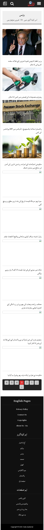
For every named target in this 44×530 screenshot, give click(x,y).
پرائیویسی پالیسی (22, 503)
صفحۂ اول (22, 481)
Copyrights (22, 420)
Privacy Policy (22, 409)
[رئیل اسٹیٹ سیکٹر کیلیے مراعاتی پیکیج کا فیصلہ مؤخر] (22, 219)
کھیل (22, 464)
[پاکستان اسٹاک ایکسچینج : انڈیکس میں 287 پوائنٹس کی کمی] (22, 111)
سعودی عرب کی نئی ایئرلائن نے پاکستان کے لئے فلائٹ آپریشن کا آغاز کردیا (22, 341)
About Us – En (22, 426)
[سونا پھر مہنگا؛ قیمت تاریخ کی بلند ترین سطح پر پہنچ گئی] (22, 183)
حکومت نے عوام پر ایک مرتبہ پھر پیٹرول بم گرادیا (25, 375)
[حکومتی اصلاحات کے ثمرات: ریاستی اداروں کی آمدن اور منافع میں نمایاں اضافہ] (22, 147)
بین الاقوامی (22, 470)
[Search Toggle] (12, 3)
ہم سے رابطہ (22, 514)
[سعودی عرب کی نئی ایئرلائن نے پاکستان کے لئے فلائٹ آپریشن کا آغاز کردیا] (22, 322)
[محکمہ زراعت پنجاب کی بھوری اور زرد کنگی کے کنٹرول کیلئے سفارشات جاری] (22, 287)
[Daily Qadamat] (31, 4)
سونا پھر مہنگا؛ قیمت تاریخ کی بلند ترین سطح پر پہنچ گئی (22, 203)
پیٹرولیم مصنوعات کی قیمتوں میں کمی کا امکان (25, 97)
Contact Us (22, 415)
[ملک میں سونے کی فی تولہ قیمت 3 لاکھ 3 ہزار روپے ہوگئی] (22, 252)
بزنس (22, 453)
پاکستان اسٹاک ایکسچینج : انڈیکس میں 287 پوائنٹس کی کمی (22, 130)
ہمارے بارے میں (22, 509)
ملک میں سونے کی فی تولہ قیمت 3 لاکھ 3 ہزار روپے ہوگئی (23, 271)
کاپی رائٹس (22, 498)
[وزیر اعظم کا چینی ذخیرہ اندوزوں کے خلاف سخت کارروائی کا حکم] (22, 42)
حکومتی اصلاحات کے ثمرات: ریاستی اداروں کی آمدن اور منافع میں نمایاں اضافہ (23, 166)
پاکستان (22, 475)
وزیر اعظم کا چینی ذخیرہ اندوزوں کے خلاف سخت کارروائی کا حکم (25, 63)
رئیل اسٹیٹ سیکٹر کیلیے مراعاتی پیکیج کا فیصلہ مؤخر (23, 236)
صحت (22, 459)
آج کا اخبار (22, 442)
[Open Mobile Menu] (39, 3)
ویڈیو (22, 448)
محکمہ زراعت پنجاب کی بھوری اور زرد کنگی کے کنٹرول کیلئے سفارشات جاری (24, 306)
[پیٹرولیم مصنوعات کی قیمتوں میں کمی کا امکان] (22, 79)
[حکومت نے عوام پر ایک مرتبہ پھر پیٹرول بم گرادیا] (22, 358)
